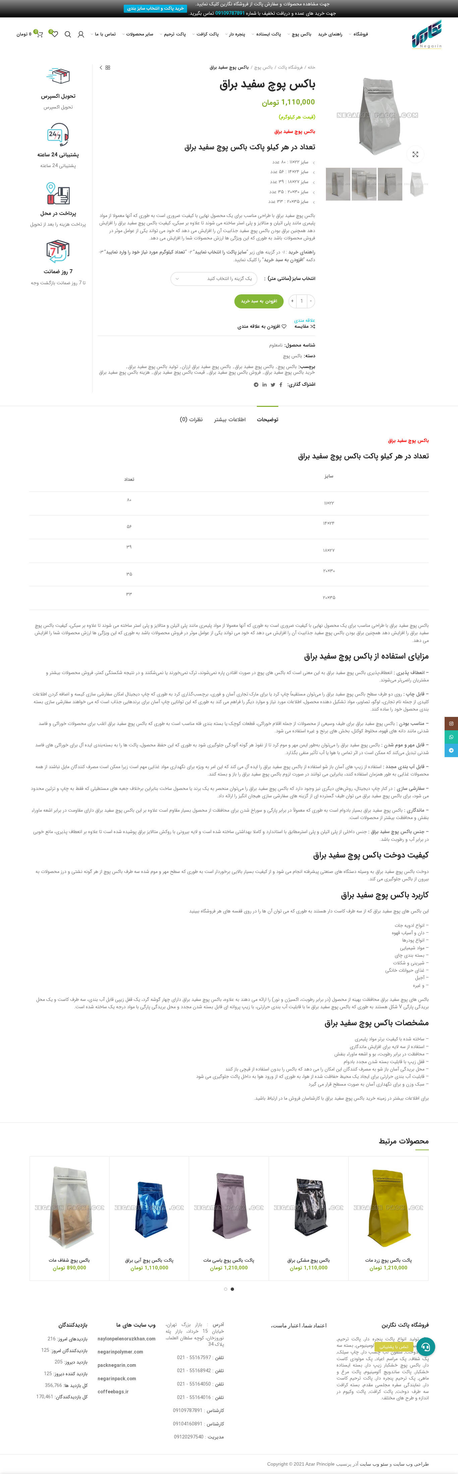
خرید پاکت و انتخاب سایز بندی (155, 8)
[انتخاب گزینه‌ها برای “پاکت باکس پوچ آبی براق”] (119, 1187)
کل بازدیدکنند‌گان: (70, 1397)
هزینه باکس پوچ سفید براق (124, 372)
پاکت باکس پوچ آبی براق (149, 1260)
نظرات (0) (191, 420)
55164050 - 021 (194, 1384)
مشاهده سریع (358, 1202)
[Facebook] (280, 384)
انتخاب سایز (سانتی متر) (290, 278)
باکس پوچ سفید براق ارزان (206, 367)
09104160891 (188, 1424)
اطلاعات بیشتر (229, 420)
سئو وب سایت (374, 1464)
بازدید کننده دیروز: (70, 1374)
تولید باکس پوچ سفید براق (153, 367)
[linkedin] (265, 384)
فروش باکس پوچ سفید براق (235, 372)
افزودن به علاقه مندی (258, 326)
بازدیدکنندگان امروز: (68, 1350)
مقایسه (301, 326)
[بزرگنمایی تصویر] (415, 154)
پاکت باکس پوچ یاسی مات (229, 1260)
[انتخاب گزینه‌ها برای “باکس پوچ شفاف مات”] (40, 1187)
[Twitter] (273, 384)
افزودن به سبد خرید (259, 301)
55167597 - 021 (194, 1357)
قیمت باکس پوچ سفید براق (179, 372)
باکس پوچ (263, 67)
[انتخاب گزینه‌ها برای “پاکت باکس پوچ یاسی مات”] (199, 1187)
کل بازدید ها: (75, 1385)
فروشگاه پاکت (290, 67)
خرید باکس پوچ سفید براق (290, 372)
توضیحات (267, 420)
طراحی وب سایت (411, 1464)
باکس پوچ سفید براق (254, 367)
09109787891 (188, 1410)
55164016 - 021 (194, 1397)
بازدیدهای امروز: (72, 1339)
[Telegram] (256, 384)
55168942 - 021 (194, 1371)
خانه (311, 67)
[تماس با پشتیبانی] (425, 1346)
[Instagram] (451, 723)
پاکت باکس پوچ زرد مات (388, 1260)
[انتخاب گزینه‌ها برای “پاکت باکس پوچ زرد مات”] (358, 1187)
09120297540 (189, 1437)
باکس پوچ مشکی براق (308, 1260)
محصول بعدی (101, 67)
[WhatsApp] (451, 737)
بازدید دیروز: (75, 1362)
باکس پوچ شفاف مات (69, 1260)
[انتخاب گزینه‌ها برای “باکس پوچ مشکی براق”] (279, 1187)
